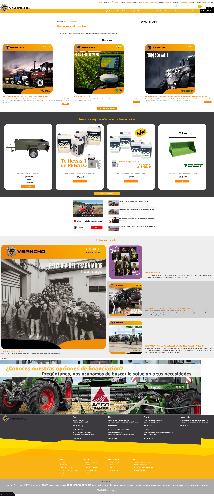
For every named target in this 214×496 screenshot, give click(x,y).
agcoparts (204, 485)
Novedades (63, 464)
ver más (65, 103)
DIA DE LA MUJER (152, 273)
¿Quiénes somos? (112, 11)
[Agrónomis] (147, 22)
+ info (135, 459)
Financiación (88, 464)
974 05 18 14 (148, 426)
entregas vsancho (36, 485)
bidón (51, 485)
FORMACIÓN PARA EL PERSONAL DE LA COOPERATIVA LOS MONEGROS (174, 346)
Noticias (125, 11)
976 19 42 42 (184, 426)
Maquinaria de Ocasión (154, 11)
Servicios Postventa (91, 473)
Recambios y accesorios (92, 467)
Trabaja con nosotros (182, 11)
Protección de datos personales (144, 467)
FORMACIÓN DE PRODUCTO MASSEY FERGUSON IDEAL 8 (168, 308)
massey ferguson (14, 485)
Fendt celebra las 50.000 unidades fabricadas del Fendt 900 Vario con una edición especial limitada (176, 96)
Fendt (111, 464)
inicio (65, 21)
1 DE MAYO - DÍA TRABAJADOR (12, 351)
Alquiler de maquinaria (91, 462)
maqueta (58, 485)
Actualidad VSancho (66, 467)
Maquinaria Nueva (137, 11)
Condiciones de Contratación (143, 462)
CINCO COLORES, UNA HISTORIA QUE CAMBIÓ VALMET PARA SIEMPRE (25, 96)
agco (94, 485)
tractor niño (130, 485)
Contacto (195, 11)
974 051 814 (136, 2)
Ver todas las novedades (107, 108)
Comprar (28, 186)
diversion (113, 485)
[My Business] (144, 22)
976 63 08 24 (77, 426)
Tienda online (73, 21)
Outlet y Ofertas (206, 11)
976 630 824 (106, 2)
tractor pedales (151, 485)
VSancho (61, 459)
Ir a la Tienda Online (107, 193)
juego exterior (184, 485)
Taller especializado (91, 470)
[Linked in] (142, 22)
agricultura (102, 485)
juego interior (195, 485)
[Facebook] (155, 22)
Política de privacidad (141, 464)
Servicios (168, 11)
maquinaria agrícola (79, 485)
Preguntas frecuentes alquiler (69, 470)
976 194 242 (160, 2)
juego (64, 485)
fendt (45, 485)
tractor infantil (140, 485)
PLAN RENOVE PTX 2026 (82, 96)
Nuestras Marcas (113, 459)
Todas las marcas (114, 470)
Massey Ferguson (114, 462)
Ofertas (62, 462)
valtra (27, 485)
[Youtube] (150, 22)
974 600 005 (122, 2)
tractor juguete (173, 485)
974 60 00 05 (112, 426)
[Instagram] (152, 22)
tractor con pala (162, 485)
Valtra (111, 467)
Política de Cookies (140, 470)
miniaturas (122, 485)
